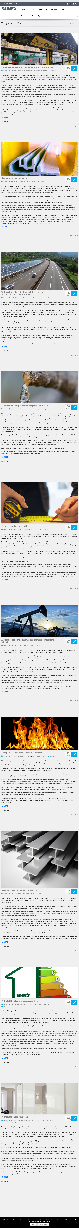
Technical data (25, 16)
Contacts (45, 16)
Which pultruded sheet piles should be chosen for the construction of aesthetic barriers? (24, 293)
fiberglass (27, 529)
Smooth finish (47, 1004)
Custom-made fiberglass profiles (15, 526)
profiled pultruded (16, 894)
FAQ (38, 16)
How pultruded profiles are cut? (15, 178)
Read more (43, 1224)
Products (31, 9)
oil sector (20, 645)
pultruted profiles (28, 645)
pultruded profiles (16, 71)
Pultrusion (54, 9)
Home (69, 24)
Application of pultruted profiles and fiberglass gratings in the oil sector (28, 641)
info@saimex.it (21, 4)
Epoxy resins (14, 409)
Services (62, 9)
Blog (33, 16)
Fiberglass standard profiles (23, 756)
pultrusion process (24, 409)
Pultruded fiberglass (29, 1120)
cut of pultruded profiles (18, 181)
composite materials (17, 1120)
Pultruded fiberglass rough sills (14, 1117)
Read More (73, 126)
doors (12, 756)
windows (43, 756)
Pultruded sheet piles (38, 298)
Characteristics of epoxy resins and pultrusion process (24, 405)
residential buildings (7, 1122)
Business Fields (42, 9)
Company (23, 9)
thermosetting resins (36, 409)
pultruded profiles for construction (32, 71)
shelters (45, 71)
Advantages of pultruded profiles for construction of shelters (28, 67)
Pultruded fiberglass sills (35, 1004)
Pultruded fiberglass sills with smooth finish (20, 1001)
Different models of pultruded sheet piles (19, 890)
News (5, 71)
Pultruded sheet (26, 298)
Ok (33, 1224)
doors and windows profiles (19, 1004)
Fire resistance (36, 756)
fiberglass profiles (36, 529)
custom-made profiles (17, 529)
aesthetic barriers (16, 298)
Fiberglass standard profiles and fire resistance (21, 753)
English (52, 16)
